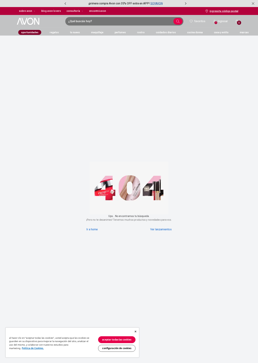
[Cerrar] (135, 331)
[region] (72, 342)
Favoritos (199, 21)
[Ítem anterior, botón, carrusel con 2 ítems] (65, 3)
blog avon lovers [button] (51, 11)
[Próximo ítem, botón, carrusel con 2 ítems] (185, 3)
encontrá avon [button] (97, 11)
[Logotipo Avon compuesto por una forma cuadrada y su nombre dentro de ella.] (39, 21)
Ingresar (222, 22)
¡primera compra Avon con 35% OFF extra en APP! (119, 3)
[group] (125, 3)
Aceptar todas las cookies (116, 339)
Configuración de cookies (116, 348)
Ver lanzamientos (161, 229)
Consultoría (73, 11)
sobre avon (25, 11)
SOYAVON (156, 3)
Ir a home (92, 229)
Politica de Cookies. (33, 348)
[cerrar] (253, 3)
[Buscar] (178, 21)
